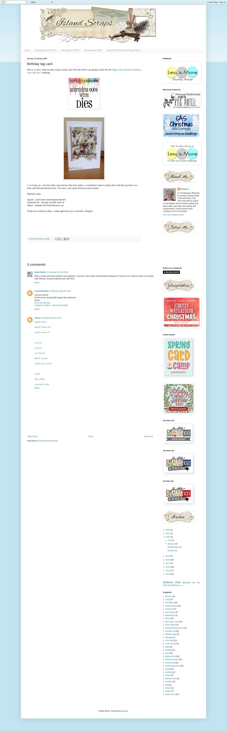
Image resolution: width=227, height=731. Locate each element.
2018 (168, 560)
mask (167, 669)
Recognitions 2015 (70, 50)
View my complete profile (173, 215)
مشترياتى (38, 342)
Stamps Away (171, 634)
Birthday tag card (175, 547)
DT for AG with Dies (42, 303)
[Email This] (56, 238)
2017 (168, 563)
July (170, 540)
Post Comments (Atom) (48, 441)
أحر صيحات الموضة (41, 332)
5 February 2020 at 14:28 (60, 291)
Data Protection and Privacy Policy (123, 50)
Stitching (174, 585)
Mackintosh (170, 615)
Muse (167, 618)
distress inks (172, 582)
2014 (168, 574)
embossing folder (172, 666)
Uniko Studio (170, 644)
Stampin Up (189, 582)
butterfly (168, 650)
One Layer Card (172, 622)
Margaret (185, 189)
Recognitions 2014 (93, 50)
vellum (168, 691)
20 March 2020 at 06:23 (51, 318)
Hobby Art (169, 609)
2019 (168, 556)
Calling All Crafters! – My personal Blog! (51, 305)
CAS (167, 599)
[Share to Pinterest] (68, 238)
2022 (168, 530)
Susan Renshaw (41, 291)
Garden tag (172, 551)
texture (168, 688)
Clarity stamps (171, 606)
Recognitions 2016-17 (46, 50)
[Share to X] (62, 238)
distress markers (172, 659)
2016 (168, 567)
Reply (36, 282)
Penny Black (170, 625)
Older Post (148, 436)
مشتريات (38, 348)
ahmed (37, 318)
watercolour (170, 694)
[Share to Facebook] (65, 238)
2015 (168, 571)
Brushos (168, 596)
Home (27, 50)
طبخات (37, 374)
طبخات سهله (39, 379)
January (171, 544)
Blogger (125, 711)
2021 (168, 533)
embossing (169, 663)
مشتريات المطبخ (41, 358)
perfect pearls (171, 678)
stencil (181, 585)
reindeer (168, 682)
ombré (168, 675)
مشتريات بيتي (39, 353)
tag (169, 585)
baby (167, 647)
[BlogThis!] (59, 238)
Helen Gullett (40, 272)
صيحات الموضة (40, 322)
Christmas (169, 603)
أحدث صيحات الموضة (42, 327)
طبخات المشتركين (41, 384)
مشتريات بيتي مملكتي (43, 363)
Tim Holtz (169, 640)
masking (168, 672)
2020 (168, 537)
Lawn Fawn (170, 612)
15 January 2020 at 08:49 (57, 272)
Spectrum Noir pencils (174, 628)
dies (167, 653)
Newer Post (33, 436)
